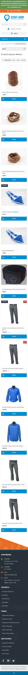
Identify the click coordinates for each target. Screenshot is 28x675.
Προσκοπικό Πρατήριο (8, 615)
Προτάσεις (5, 595)
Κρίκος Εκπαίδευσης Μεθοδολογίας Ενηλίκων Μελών (13, 172)
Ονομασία (23, 60)
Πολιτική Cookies (6, 646)
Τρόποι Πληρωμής (7, 626)
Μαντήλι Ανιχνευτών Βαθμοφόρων (10, 212)
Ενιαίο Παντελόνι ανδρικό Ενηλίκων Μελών (12, 368)
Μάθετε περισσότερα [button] (20, 668)
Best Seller (5, 606)
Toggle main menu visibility (25, 39)
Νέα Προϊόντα (6, 598)
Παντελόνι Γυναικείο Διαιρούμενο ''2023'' (12, 523)
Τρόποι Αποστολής (7, 629)
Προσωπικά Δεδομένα (8, 643)
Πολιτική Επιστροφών (8, 633)
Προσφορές (5, 602)
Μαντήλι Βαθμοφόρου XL (8, 250)
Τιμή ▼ (18, 60)
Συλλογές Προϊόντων (8, 591)
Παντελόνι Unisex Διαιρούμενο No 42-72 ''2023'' (13, 484)
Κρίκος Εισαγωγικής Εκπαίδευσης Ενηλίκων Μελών (13, 131)
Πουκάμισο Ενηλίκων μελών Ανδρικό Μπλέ (12, 446)
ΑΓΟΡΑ (14, 99)
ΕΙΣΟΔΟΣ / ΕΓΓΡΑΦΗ (16, 29)
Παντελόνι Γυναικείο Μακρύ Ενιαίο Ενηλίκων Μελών (13, 328)
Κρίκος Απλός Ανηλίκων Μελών (10, 92)
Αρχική (2, 44)
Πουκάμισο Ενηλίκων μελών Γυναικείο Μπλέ (13, 407)
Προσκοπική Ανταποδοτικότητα (10, 622)
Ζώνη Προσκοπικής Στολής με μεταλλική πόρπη (13, 289)
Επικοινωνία (5, 653)
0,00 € (15, 33)
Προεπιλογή (8, 60)
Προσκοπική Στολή (9, 44)
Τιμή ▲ (13, 60)
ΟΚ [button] (14, 673)
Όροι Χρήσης (5, 650)
